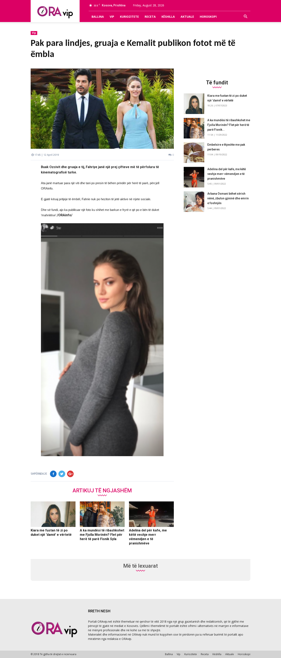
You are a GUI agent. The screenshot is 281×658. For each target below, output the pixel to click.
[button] (245, 17)
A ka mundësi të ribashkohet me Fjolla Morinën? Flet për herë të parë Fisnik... (228, 125)
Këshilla (168, 17)
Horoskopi (208, 17)
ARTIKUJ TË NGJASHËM (102, 490)
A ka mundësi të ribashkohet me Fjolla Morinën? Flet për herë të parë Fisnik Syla (102, 534)
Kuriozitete (129, 17)
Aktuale (187, 17)
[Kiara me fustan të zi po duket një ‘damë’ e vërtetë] (53, 514)
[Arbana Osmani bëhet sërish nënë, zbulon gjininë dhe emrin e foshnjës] (194, 201)
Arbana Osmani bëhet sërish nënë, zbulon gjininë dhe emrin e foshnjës (228, 198)
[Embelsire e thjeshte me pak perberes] (194, 152)
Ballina (98, 17)
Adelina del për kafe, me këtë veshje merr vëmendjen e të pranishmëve (226, 173)
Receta (150, 17)
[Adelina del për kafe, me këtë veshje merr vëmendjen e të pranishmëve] (151, 514)
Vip (112, 17)
